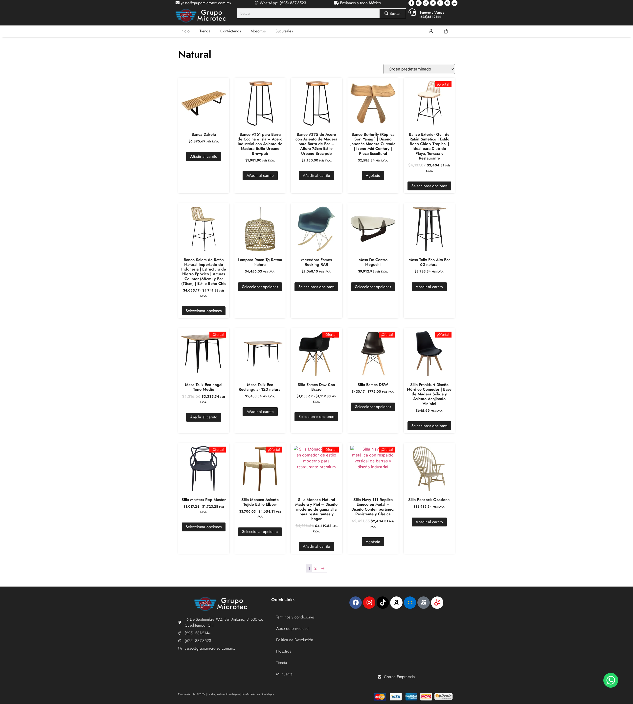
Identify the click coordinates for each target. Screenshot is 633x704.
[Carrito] (445, 31)
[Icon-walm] (440, 3)
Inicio (185, 31)
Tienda (205, 31)
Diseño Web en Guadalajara (258, 694)
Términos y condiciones (295, 617)
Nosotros (258, 31)
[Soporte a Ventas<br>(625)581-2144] (412, 12)
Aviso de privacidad (292, 628)
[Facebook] (355, 602)
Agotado (373, 175)
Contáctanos (230, 31)
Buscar (394, 13)
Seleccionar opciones (429, 186)
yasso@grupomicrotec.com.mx (205, 3)
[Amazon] (433, 3)
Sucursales (284, 31)
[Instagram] (419, 3)
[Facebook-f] (411, 3)
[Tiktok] (426, 3)
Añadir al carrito (203, 156)
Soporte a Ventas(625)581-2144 (431, 14)
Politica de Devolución (294, 640)
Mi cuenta (284, 674)
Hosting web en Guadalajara (223, 694)
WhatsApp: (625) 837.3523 (282, 3)
